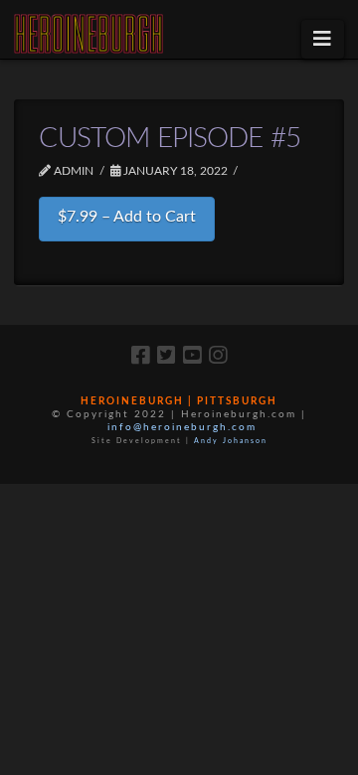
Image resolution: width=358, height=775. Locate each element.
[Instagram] (218, 355)
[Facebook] (140, 355)
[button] (322, 39)
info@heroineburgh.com (182, 427)
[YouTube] (192, 355)
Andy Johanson (231, 440)
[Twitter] (166, 355)
